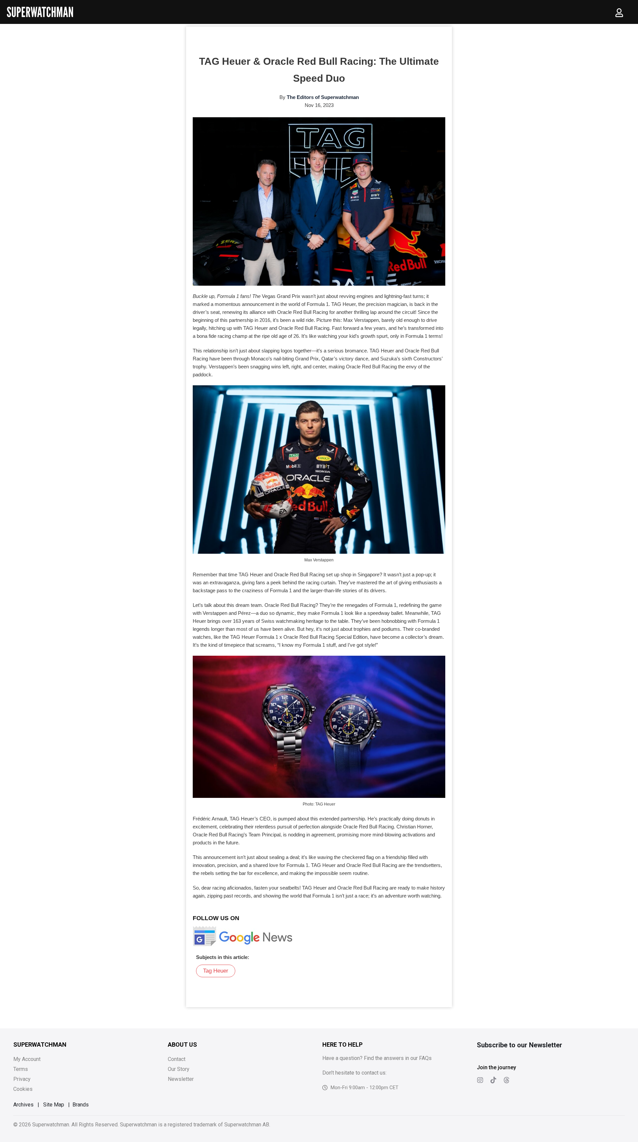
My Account (27, 1059)
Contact (176, 1059)
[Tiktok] (493, 1080)
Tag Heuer (215, 971)
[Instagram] (480, 1080)
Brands (80, 1104)
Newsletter (181, 1079)
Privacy (22, 1079)
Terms (20, 1069)
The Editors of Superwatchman (323, 97)
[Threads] (506, 1080)
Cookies (23, 1089)
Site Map (53, 1104)
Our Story (178, 1069)
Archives (23, 1104)
